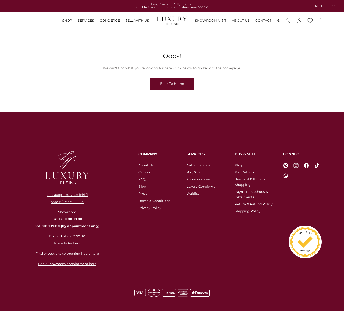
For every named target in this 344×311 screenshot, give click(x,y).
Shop (239, 165)
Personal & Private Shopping (250, 182)
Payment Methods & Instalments (251, 194)
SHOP (67, 21)
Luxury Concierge (201, 186)
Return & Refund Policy (254, 204)
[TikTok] (316, 165)
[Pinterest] (286, 165)
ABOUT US (241, 21)
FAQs (142, 179)
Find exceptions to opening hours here (67, 253)
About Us (146, 165)
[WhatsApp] (286, 176)
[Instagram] (296, 165)
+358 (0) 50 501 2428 (67, 202)
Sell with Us (245, 172)
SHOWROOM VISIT (210, 21)
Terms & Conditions (154, 201)
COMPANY (147, 154)
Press (142, 193)
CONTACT (263, 21)
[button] (278, 21)
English (319, 6)
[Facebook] (306, 165)
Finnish (334, 6)
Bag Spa (193, 172)
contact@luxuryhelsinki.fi (67, 195)
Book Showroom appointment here (67, 264)
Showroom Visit (200, 179)
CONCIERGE (110, 21)
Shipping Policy (247, 211)
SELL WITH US (137, 21)
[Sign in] (299, 21)
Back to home (172, 83)
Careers (144, 172)
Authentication (199, 165)
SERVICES (86, 21)
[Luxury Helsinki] (67, 167)
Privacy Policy (149, 208)
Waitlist (193, 193)
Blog (142, 186)
